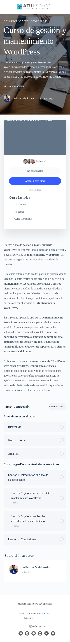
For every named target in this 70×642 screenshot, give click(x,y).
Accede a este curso (35, 181)
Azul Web (46, 613)
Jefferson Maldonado (36, 567)
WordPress (39, 21)
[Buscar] (63, 7)
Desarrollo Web (16, 21)
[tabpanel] (35, 317)
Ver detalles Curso (14, 86)
